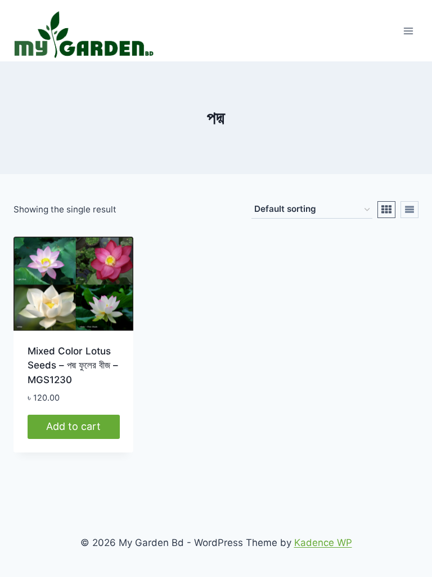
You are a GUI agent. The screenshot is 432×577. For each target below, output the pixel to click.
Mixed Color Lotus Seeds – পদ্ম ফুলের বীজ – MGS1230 (73, 365)
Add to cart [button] (73, 426)
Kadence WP (323, 542)
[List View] (409, 209)
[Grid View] (386, 209)
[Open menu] (408, 30)
